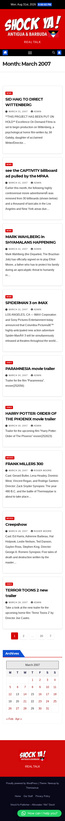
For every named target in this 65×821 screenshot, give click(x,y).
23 (40, 701)
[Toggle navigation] (30, 52)
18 (55, 694)
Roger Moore (43, 470)
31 (47, 708)
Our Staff (28, 796)
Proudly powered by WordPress (22, 783)
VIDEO (9, 363)
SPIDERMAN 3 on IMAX (26, 302)
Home (18, 796)
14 (25, 694)
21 (25, 701)
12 (10, 694)
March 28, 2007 (18, 470)
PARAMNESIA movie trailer (30, 368)
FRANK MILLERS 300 (24, 463)
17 (47, 694)
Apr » (18, 718)
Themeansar (32, 787)
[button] (53, 52)
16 (40, 694)
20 (41, 636)
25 (55, 701)
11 (54, 687)
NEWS (9, 93)
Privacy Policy (43, 796)
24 (47, 701)
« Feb (9, 718)
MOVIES (9, 458)
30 (40, 708)
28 (25, 708)
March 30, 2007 (18, 375)
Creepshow (16, 524)
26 (10, 708)
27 (17, 708)
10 (47, 687)
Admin (37, 111)
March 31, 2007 (18, 111)
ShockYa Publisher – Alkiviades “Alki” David (32, 804)
